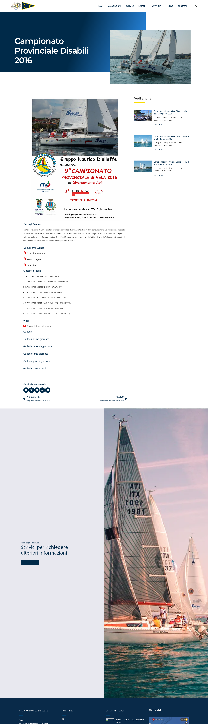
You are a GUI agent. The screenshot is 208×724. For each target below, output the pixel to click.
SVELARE (130, 6)
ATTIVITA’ (156, 6)
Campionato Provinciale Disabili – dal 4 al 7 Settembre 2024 (171, 163)
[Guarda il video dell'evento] (24, 325)
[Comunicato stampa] (24, 252)
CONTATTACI (30, 562)
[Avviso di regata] (24, 258)
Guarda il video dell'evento (39, 326)
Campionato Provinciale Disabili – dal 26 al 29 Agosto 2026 (170, 112)
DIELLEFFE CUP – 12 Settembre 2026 (130, 721)
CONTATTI (182, 6)
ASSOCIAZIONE (114, 6)
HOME (100, 6)
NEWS (170, 6)
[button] (196, 6)
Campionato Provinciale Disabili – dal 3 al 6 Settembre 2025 (171, 137)
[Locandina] (24, 265)
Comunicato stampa (36, 253)
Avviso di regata (34, 259)
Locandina (31, 265)
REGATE (141, 6)
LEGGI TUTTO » (159, 125)
